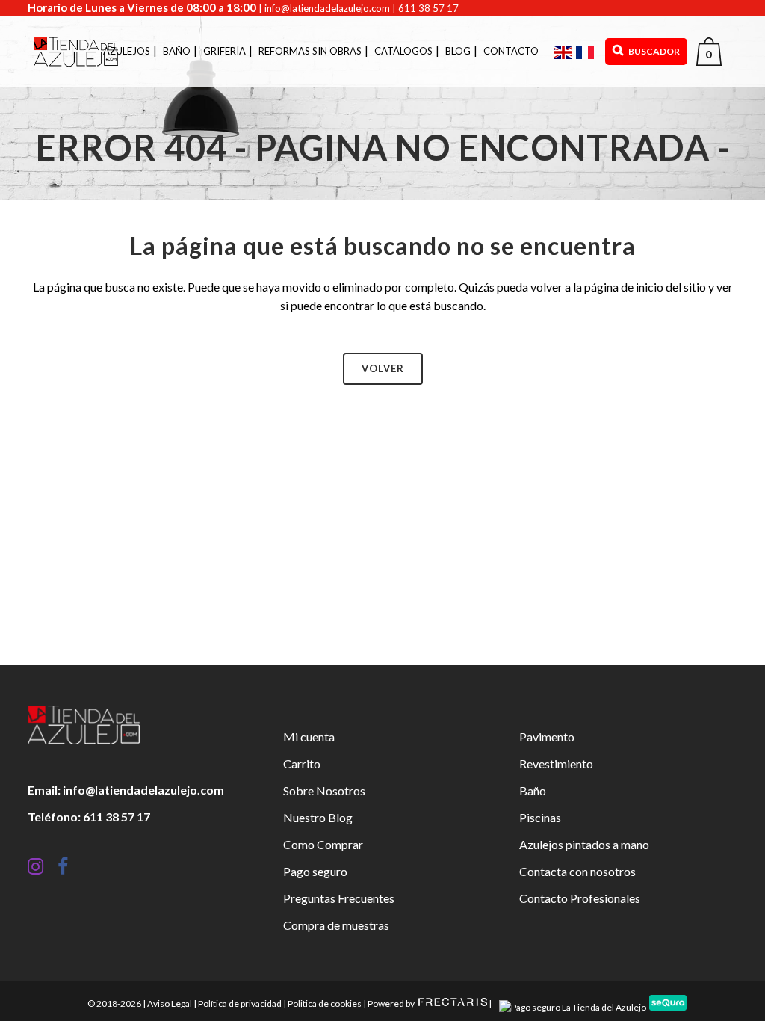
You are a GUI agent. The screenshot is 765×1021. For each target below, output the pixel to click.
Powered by (392, 1003)
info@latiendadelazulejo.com (327, 8)
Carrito (301, 763)
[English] (565, 51)
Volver (383, 368)
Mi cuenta (309, 736)
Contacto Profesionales (579, 898)
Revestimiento (556, 763)
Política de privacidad (240, 1003)
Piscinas (540, 817)
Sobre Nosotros (324, 790)
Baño (532, 790)
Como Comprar (323, 844)
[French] (587, 51)
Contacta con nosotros (577, 871)
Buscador (653, 51)
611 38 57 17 (428, 8)
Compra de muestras (336, 925)
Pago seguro (315, 871)
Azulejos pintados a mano (584, 844)
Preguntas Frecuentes (338, 898)
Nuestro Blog (318, 817)
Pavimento (546, 736)
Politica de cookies (325, 1003)
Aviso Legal (169, 1003)
